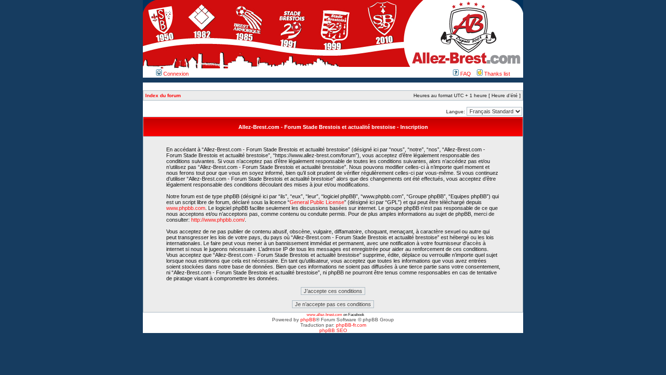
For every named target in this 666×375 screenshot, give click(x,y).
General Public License (317, 202)
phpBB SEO (333, 330)
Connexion (175, 74)
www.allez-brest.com (324, 314)
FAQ (465, 74)
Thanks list (496, 74)
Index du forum (163, 95)
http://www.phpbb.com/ (218, 220)
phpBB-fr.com (351, 325)
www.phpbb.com (185, 208)
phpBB (308, 319)
